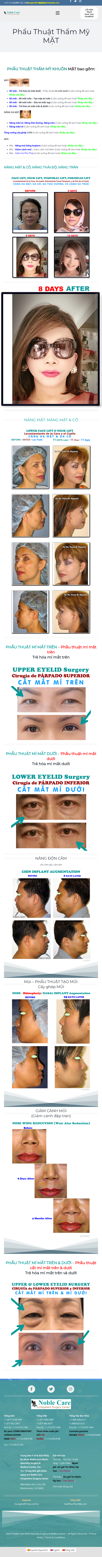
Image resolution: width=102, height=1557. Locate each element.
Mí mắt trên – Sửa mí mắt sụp (34, 102)
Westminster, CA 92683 (31, 1488)
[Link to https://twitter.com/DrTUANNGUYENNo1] (51, 1389)
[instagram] (80, 1)
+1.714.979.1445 (20, 1427)
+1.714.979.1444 (85, 1427)
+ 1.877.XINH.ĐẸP (45, 1419)
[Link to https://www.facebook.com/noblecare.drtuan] (31, 1389)
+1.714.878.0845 (93, 1434)
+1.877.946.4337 (44, 1423)
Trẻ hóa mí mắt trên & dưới (33, 106)
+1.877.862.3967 (12, 1423)
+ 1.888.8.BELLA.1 (77, 1419)
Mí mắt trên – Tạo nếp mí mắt (34, 98)
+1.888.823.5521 (77, 1423)
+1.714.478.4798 (24, 1438)
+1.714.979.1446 (53, 1427)
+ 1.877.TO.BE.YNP (13, 1419)
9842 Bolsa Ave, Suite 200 (32, 1484)
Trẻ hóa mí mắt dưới (30, 90)
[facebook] (71, 1)
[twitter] (75, 1)
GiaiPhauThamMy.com (75, 1503)
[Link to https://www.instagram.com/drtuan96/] (70, 1389)
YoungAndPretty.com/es (26, 1503)
